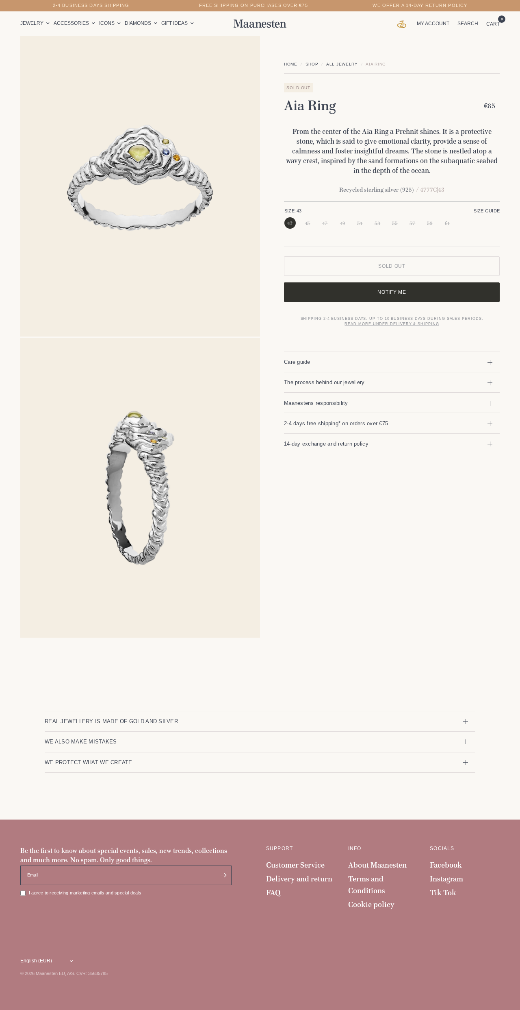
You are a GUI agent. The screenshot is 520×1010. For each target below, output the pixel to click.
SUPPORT (279, 848)
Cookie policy (371, 904)
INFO (355, 848)
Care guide (297, 362)
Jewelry (31, 23)
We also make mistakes (81, 742)
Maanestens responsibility (316, 403)
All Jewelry (342, 64)
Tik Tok (443, 892)
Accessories (71, 23)
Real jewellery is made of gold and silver (111, 721)
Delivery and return (299, 878)
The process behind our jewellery (324, 382)
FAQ (273, 892)
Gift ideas (174, 23)
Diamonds (138, 23)
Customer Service (295, 865)
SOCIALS (442, 848)
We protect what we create (88, 762)
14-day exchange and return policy (326, 444)
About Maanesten (377, 865)
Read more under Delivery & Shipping (391, 324)
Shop (312, 64)
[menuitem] (36, 23)
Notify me (391, 292)
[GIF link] (403, 23)
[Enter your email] (223, 875)
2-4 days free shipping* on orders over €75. (337, 423)
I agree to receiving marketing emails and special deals (85, 892)
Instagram (446, 878)
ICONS (107, 23)
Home (290, 64)
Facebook (446, 865)
